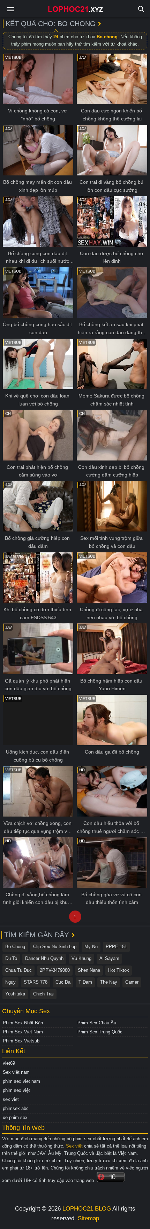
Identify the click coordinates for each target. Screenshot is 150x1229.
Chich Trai (43, 993)
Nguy (10, 982)
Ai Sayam (109, 958)
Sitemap (88, 1218)
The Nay (108, 982)
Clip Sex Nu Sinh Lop (54, 946)
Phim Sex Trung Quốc (99, 1031)
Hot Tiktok (118, 970)
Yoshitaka (15, 993)
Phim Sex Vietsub (21, 1040)
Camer (131, 982)
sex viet (11, 1099)
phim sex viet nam (21, 1081)
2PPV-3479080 (55, 970)
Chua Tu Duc (18, 970)
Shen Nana (89, 970)
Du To (11, 958)
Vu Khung (81, 958)
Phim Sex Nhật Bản (23, 1022)
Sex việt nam (16, 1072)
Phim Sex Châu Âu (96, 1022)
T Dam (85, 982)
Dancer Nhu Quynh (44, 958)
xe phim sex (15, 1117)
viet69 (9, 1063)
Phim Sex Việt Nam (23, 1031)
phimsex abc (16, 1108)
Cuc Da (62, 982)
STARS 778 (35, 982)
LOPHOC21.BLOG (86, 1208)
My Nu (91, 946)
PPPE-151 (116, 946)
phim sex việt (16, 1090)
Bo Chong (15, 946)
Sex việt (74, 1146)
